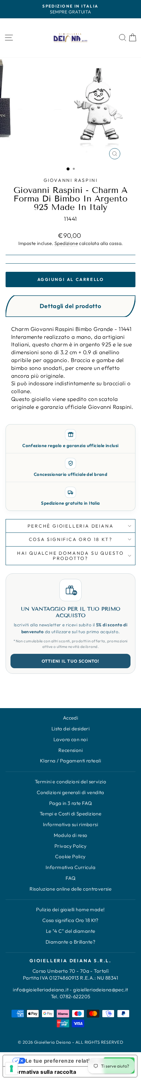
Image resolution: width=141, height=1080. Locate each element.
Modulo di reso (71, 835)
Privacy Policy (70, 846)
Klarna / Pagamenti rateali (70, 761)
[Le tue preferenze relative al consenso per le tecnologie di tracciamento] (11, 1068)
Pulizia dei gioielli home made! (70, 909)
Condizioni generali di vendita (70, 792)
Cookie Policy (70, 856)
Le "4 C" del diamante (70, 931)
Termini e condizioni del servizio (70, 781)
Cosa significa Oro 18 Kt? (70, 920)
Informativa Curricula (70, 867)
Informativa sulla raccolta (42, 1072)
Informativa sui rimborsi (70, 824)
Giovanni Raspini (71, 180)
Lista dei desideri (70, 728)
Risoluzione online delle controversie (71, 889)
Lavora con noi (70, 739)
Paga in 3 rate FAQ (70, 803)
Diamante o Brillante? (70, 942)
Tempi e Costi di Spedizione (70, 813)
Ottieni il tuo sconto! (70, 661)
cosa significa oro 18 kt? (70, 539)
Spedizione (66, 243)
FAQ (70, 878)
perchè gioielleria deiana (71, 526)
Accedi (70, 718)
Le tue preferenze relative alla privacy (77, 1060)
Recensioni (70, 750)
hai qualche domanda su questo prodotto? (70, 555)
